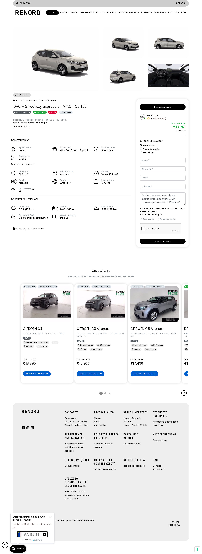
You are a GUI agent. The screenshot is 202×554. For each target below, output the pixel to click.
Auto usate (100, 425)
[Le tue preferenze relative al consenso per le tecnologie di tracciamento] (197, 549)
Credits (175, 522)
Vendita (157, 465)
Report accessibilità (134, 465)
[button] (36, 189)
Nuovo (63, 12)
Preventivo (149, 145)
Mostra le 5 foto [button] (23, 95)
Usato (74, 12)
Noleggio (145, 12)
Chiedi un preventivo (76, 421)
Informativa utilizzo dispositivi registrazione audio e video (77, 495)
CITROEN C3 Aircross (93, 328)
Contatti (172, 12)
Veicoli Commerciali (127, 12)
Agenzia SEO (174, 525)
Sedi (53, 12)
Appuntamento (151, 149)
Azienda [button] (180, 3)
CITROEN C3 (32, 328)
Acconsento (148, 219)
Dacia (41, 100)
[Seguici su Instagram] (27, 428)
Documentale (72, 465)
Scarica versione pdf (105, 469)
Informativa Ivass (74, 443)
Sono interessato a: (151, 140)
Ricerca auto (19, 100)
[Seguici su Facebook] (23, 428)
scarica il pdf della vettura (29, 228)
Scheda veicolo (36, 374)
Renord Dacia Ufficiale (135, 425)
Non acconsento (167, 219)
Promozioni (108, 12)
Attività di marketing (150, 214)
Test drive (148, 152)
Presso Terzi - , (22, 126)
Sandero (52, 100)
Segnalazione (160, 440)
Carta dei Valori (131, 443)
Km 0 (96, 421)
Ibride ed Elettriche (90, 12)
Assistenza (159, 12)
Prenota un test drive (76, 425)
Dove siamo (71, 418)
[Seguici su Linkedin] (32, 428)
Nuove (32, 100)
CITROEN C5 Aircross (146, 328)
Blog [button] (183, 12)
